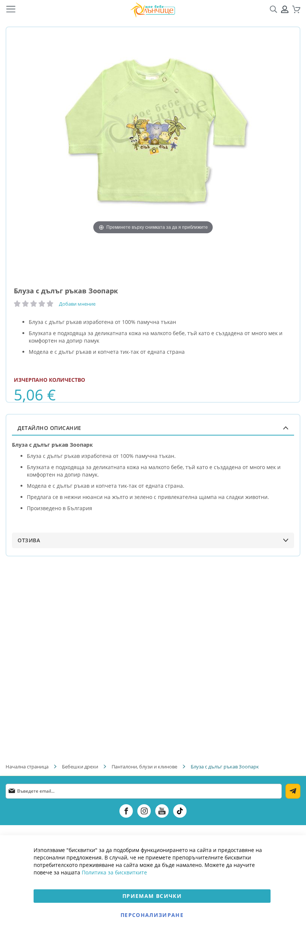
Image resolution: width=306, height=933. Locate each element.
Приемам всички (152, 895)
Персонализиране (152, 914)
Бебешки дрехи (80, 766)
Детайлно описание (49, 427)
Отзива (29, 540)
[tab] (153, 428)
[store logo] (152, 9)
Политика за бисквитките (114, 872)
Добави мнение (77, 303)
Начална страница (27, 766)
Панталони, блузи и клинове (144, 766)
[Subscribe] (292, 791)
